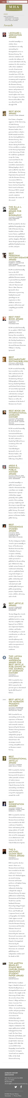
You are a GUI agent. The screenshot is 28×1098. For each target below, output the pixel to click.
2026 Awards (8, 19)
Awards (6, 14)
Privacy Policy (17, 1096)
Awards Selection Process (11, 17)
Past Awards (16, 19)
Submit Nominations (9, 16)
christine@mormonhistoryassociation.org (16, 1083)
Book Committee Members (11, 20)
